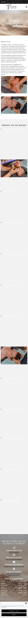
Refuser (14, 614)
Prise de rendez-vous (14, 550)
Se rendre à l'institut (14, 571)
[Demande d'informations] (14, 562)
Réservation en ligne (14, 557)
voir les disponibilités (14, 559)
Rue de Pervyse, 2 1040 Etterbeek (14, 574)
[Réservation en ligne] (14, 555)
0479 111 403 (14, 552)
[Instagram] (4, 2)
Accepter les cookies (14, 611)
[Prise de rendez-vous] (14, 548)
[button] (26, 603)
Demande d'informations (14, 564)
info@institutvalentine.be (14, 566)
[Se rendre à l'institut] (14, 569)
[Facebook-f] (2, 2)
